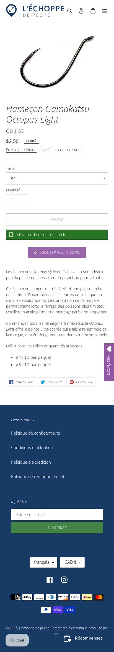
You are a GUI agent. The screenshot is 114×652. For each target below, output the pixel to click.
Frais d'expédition (21, 149)
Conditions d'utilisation (32, 447)
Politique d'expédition (31, 462)
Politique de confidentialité (35, 433)
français (41, 562)
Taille (10, 168)
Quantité (13, 189)
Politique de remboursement (37, 476)
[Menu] (104, 10)
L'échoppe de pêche (34, 627)
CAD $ (70, 562)
